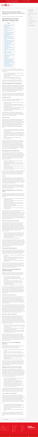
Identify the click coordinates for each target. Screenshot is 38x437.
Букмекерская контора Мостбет (8, 28)
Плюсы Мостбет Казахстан (8, 33)
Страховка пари (6, 27)
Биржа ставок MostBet (7, 46)
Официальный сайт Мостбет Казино (9, 40)
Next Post (21, 419)
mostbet (3, 127)
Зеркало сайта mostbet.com (8, 42)
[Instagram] (25, 0)
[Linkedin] (27, 0)
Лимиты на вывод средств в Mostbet (9, 32)
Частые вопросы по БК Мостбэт (8, 41)
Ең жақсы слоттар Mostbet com (8, 36)
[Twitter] (24, 0)
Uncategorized (4, 14)
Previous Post (6, 419)
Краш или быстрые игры (7, 43)
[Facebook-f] (22, 0)
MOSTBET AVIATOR (7, 26)
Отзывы (5, 29)
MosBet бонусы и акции (7, 51)
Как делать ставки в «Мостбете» (8, 37)
